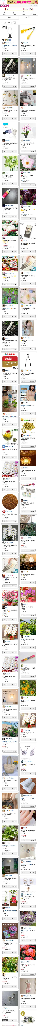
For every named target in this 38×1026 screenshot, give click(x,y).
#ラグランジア (5, 845)
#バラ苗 (22, 639)
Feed (5, 13)
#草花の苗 (4, 741)
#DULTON (4, 45)
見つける (14, 13)
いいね (14, 53)
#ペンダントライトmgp (26, 864)
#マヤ (28, 700)
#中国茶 (22, 438)
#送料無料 (23, 798)
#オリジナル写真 (6, 308)
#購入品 (6, 910)
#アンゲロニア (24, 930)
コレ (6, 53)
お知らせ (24, 13)
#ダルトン (10, 45)
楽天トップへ (33, 5)
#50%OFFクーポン (25, 405)
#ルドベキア (24, 700)
